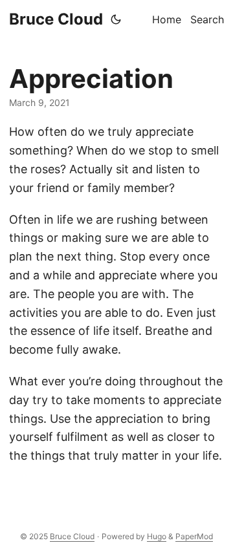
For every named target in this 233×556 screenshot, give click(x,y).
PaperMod (194, 536)
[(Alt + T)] (116, 19)
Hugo (156, 536)
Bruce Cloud (56, 19)
